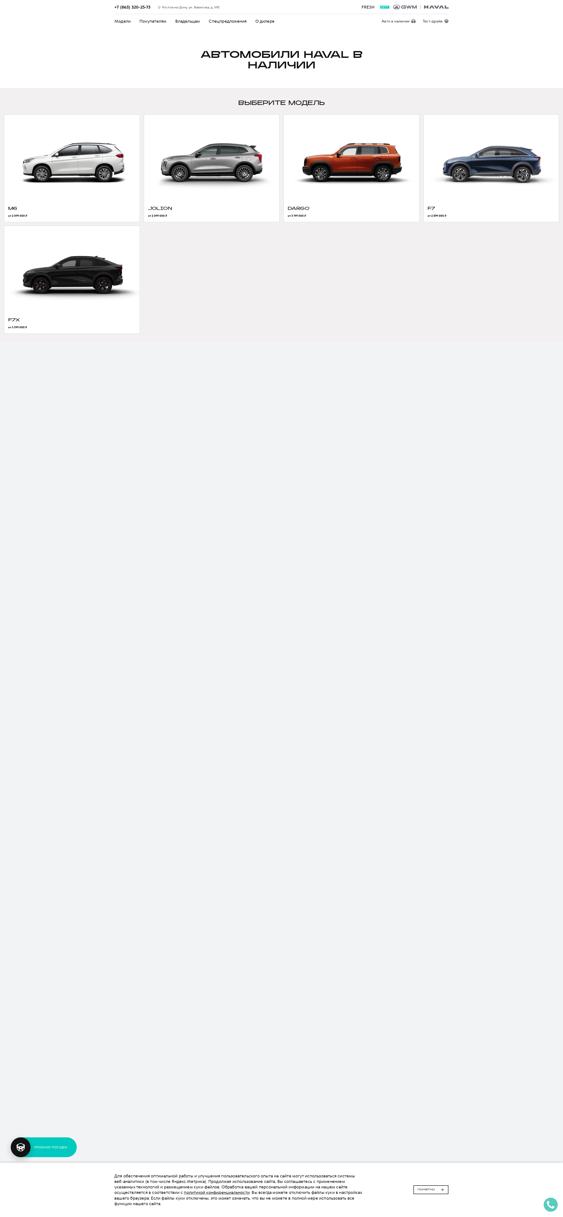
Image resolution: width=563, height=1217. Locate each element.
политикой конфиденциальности (217, 1192)
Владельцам (187, 21)
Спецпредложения (228, 21)
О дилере (264, 21)
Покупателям (152, 21)
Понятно (426, 1190)
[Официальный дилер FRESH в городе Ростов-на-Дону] (421, 7)
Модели (122, 21)
